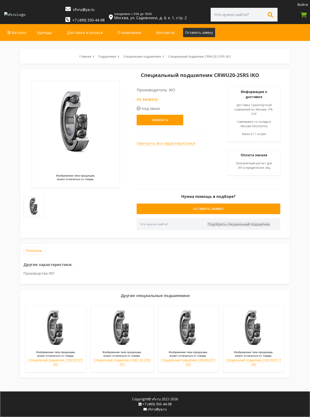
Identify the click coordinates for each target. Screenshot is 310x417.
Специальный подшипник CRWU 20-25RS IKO (122, 362)
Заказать (160, 119)
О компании (129, 32)
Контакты (165, 32)
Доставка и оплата (85, 32)
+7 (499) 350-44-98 (88, 20)
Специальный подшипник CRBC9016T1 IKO (55, 362)
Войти (302, 4)
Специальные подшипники (142, 56)
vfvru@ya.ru (83, 9)
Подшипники (107, 56)
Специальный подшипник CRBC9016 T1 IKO (254, 362)
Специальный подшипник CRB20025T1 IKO (188, 362)
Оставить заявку (199, 32)
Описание (34, 250)
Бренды (44, 32)
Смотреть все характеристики (166, 143)
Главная (85, 56)
